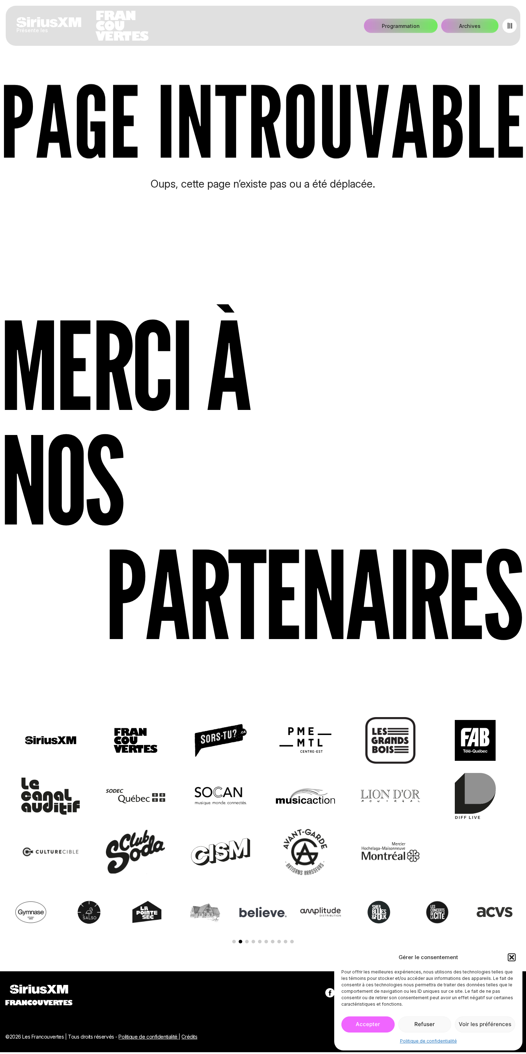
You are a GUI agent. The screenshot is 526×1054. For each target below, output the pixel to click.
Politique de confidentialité (428, 1041)
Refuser (424, 1024)
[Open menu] (509, 26)
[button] (511, 957)
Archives (470, 26)
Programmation (401, 26)
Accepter (368, 1024)
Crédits (189, 1037)
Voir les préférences (485, 1024)
